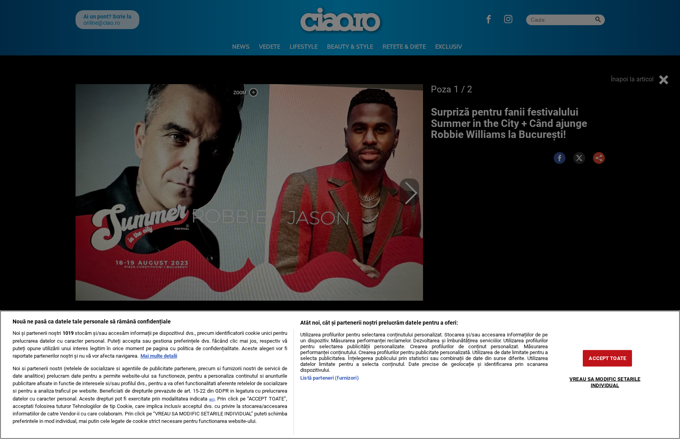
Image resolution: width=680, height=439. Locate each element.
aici (211, 399)
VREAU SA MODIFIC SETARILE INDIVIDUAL (604, 382)
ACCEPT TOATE (607, 358)
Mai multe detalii (158, 356)
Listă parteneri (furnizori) (329, 378)
